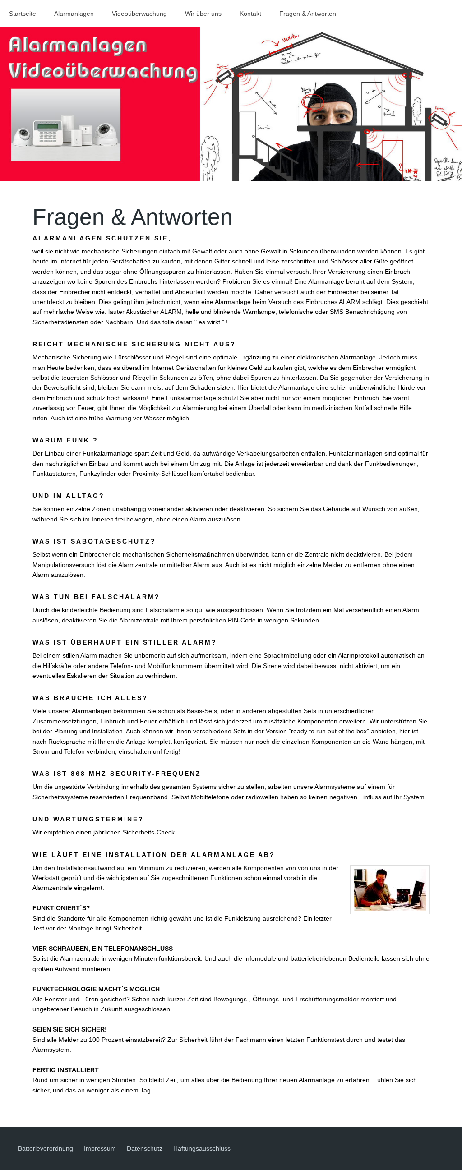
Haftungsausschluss (202, 1148)
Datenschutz (144, 1148)
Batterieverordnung (45, 1148)
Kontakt (250, 13)
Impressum (100, 1148)
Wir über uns (203, 13)
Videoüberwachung (139, 13)
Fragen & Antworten (307, 13)
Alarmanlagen (74, 13)
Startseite (22, 13)
